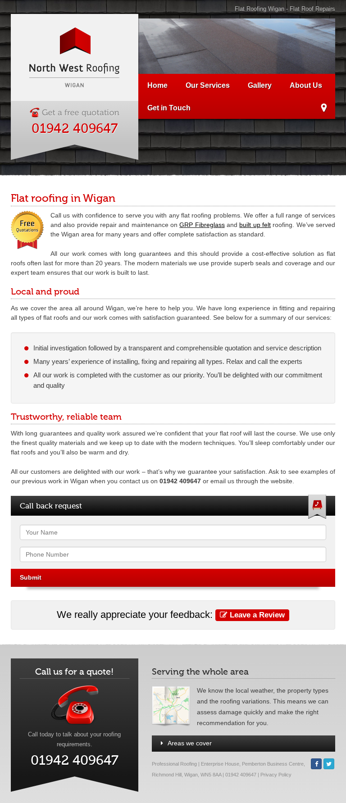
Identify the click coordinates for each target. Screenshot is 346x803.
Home (157, 85)
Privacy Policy (275, 774)
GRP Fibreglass (201, 224)
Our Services (208, 85)
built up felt (255, 224)
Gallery (260, 85)
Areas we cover (190, 743)
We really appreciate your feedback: (171, 614)
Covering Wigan (323, 109)
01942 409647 (75, 128)
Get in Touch (169, 108)
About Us (306, 85)
